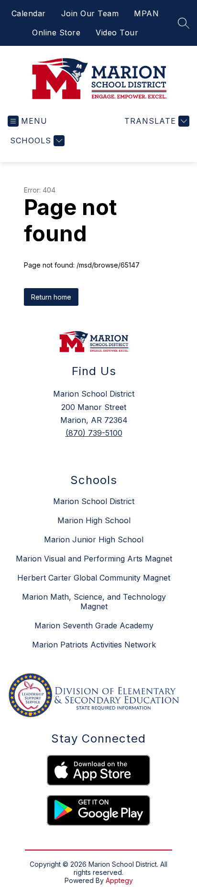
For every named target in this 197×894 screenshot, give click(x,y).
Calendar (28, 13)
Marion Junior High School (93, 539)
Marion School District (93, 501)
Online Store (56, 32)
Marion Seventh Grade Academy (93, 625)
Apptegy (119, 880)
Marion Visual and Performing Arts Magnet (94, 558)
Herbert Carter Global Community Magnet (93, 577)
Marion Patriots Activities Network (94, 644)
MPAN (146, 13)
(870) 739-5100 (94, 433)
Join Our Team (90, 13)
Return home (51, 297)
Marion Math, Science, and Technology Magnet (94, 601)
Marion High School (94, 520)
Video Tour (117, 32)
